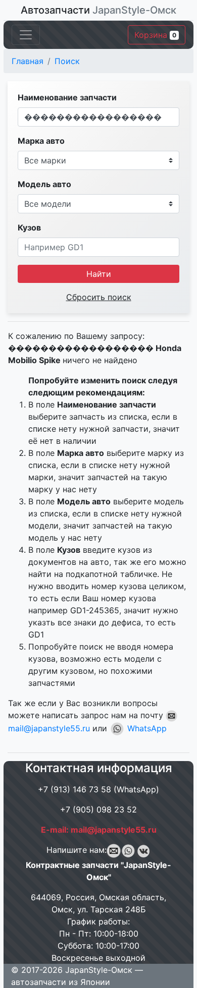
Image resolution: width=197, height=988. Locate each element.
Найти (98, 274)
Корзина (155, 35)
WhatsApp (146, 728)
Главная (27, 61)
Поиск (67, 61)
